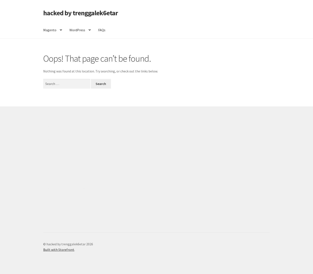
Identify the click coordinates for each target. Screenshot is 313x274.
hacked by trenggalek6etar (80, 13)
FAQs (101, 30)
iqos (68, 207)
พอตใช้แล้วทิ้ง (53, 170)
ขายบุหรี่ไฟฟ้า (79, 188)
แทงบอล (75, 139)
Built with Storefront (58, 249)
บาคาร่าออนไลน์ (55, 139)
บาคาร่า (49, 126)
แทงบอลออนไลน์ (68, 126)
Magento (49, 30)
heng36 (48, 220)
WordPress (77, 30)
